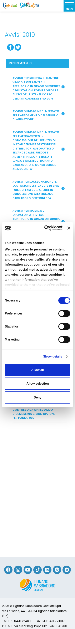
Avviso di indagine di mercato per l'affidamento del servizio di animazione (35, 115)
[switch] (64, 313)
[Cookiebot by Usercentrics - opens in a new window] (46, 228)
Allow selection (37, 383)
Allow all (37, 370)
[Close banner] (68, 228)
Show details (52, 356)
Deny (37, 397)
